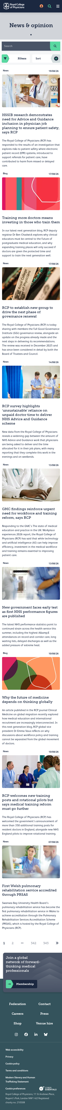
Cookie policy (12, 1063)
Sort (38, 58)
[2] (57, 943)
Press (44, 1014)
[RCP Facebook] (26, 1034)
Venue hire (44, 1023)
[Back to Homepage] (15, 6)
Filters (22, 58)
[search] (55, 46)
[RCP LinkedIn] (36, 1034)
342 (33, 943)
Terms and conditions (17, 1070)
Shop (18, 1023)
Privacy (9, 1056)
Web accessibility (14, 1049)
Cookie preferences (15, 1088)
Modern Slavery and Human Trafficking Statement (20, 1079)
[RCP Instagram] (16, 1034)
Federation (17, 1004)
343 (46, 943)
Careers (17, 1014)
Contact (44, 1004)
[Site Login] (41, 6)
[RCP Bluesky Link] (46, 1034)
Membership (25, 984)
